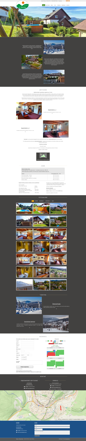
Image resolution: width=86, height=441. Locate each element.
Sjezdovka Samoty (29, 321)
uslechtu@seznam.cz (31, 388)
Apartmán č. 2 (25, 128)
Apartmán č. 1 (52, 110)
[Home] (67, 0)
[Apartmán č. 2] (56, 129)
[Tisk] (69, 0)
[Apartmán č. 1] (29, 110)
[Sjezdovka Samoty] (56, 323)
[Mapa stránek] (66, 0)
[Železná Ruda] (29, 305)
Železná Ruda (56, 304)
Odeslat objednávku (25, 366)
